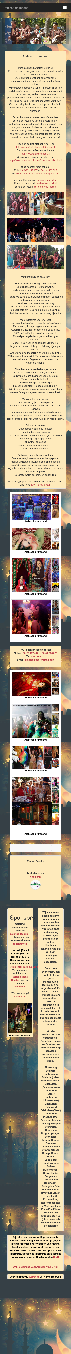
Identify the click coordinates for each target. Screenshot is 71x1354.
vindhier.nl (35, 876)
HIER (56, 1256)
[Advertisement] (35, 1317)
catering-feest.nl (19, 933)
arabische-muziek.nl (46, 180)
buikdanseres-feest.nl (45, 186)
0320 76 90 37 (24, 173)
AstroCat (34, 1276)
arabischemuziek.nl (47, 183)
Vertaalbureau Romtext (19, 978)
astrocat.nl (20, 996)
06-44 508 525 (49, 653)
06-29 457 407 (30, 170)
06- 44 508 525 (49, 170)
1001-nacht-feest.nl (41, 484)
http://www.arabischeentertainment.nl (35, 147)
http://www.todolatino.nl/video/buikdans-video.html (36, 160)
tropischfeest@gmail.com (24, 966)
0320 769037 (38, 656)
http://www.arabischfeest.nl (36, 153)
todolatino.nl (20, 943)
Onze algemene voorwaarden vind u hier (35, 1266)
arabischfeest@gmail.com (45, 173)
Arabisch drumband (15, 7)
